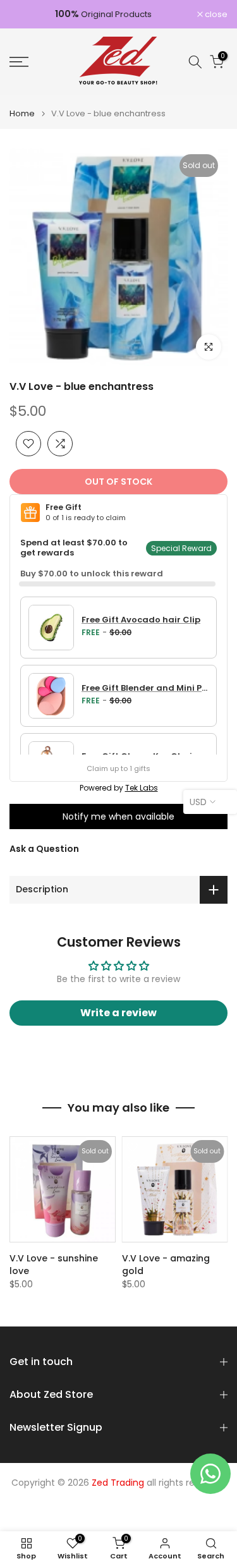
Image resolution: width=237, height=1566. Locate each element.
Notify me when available (118, 816)
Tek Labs (141, 787)
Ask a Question (44, 848)
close (215, 14)
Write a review (118, 1012)
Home (22, 113)
